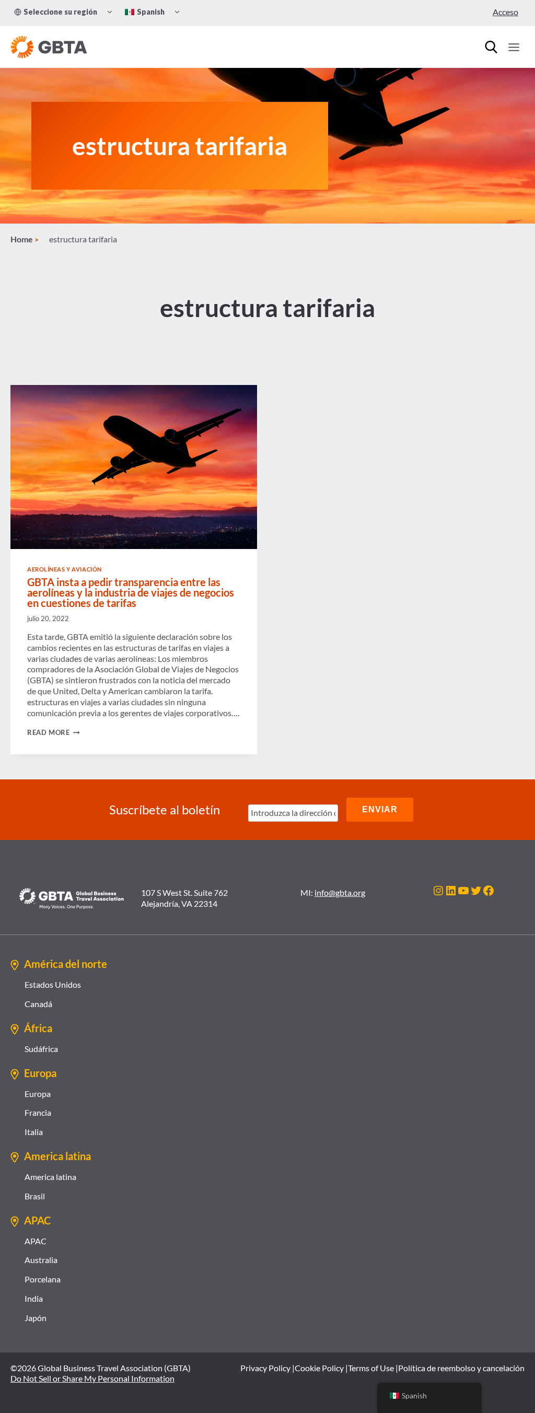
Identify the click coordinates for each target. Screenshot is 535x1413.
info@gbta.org (340, 892)
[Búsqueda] (491, 47)
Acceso (505, 12)
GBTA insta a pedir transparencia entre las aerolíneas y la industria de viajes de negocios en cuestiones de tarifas (130, 592)
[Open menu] (514, 47)
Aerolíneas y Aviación (64, 569)
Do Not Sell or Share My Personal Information (92, 1378)
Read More (53, 732)
